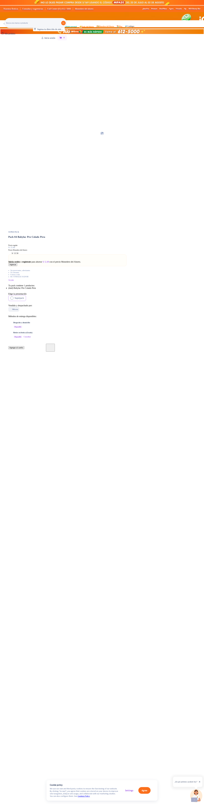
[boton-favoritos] (50, 348)
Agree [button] (144, 790)
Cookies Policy (84, 796)
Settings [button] (129, 790)
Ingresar (13, 265)
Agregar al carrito (16, 348)
